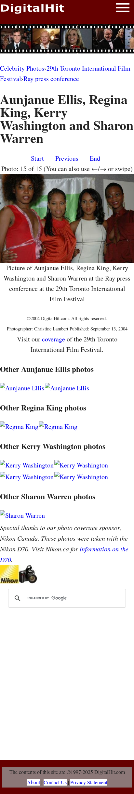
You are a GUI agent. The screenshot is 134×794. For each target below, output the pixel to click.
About (33, 782)
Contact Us (55, 782)
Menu (122, 9)
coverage (53, 339)
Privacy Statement (88, 782)
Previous (66, 158)
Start (37, 158)
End (95, 158)
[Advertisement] (67, 38)
